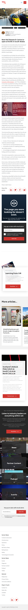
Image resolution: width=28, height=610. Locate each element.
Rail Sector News (6, 547)
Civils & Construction (7, 538)
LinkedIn (4, 593)
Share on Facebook (20, 190)
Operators (4, 543)
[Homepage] (4, 2)
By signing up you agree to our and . (14, 234)
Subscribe (4, 590)
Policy (3, 545)
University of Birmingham (8, 82)
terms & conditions (21, 516)
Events (3, 561)
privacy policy (15, 235)
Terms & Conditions (6, 582)
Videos (3, 571)
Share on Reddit (24, 190)
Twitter (3, 595)
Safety (3, 552)
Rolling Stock (5, 550)
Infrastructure (5, 540)
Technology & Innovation (8, 555)
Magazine (4, 563)
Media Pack (4, 577)
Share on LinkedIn (11, 190)
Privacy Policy (5, 579)
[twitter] (16, 600)
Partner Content (5, 566)
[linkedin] (12, 600)
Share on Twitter (15, 190)
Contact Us (4, 588)
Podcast (4, 568)
